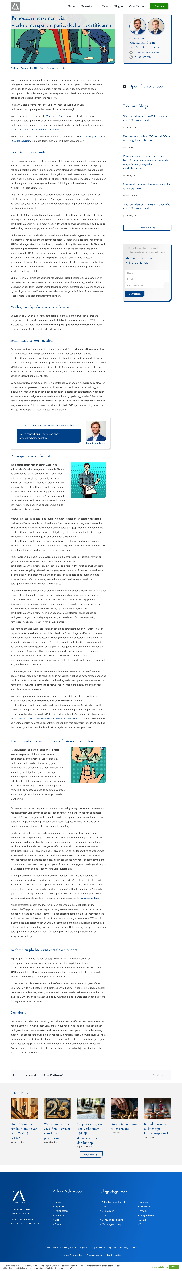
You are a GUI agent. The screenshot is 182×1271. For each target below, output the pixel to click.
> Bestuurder (107, 1210)
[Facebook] (149, 1075)
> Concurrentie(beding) (112, 1219)
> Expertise (58, 1206)
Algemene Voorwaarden (71, 1255)
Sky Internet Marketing (118, 1247)
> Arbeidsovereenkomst (112, 1201)
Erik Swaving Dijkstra (91, 136)
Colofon (133, 1247)
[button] (147, 86)
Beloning (53, 68)
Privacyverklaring (94, 1255)
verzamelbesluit (89, 897)
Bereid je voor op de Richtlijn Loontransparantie (156, 1128)
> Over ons (58, 1215)
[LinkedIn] (158, 1075)
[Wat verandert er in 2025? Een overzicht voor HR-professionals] (57, 1108)
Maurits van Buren (55, 116)
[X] (153, 1075)
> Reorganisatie (146, 1215)
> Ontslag (143, 1201)
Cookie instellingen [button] (159, 1267)
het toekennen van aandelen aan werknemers (38, 129)
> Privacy (142, 1210)
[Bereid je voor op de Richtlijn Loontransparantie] (157, 1108)
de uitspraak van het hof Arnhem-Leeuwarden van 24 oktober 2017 (46, 718)
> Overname (144, 1206)
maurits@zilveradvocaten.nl (147, 52)
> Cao (103, 1215)
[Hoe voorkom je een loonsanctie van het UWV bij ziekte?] (24, 1108)
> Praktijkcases (60, 1210)
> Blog (56, 1219)
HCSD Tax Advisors (20, 140)
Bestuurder (61, 68)
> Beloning (105, 1206)
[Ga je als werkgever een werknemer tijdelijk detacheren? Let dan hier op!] (91, 1108)
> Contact (58, 1224)
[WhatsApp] (162, 1075)
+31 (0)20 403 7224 (142, 57)
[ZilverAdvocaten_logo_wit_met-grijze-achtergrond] (15, 2)
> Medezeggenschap (110, 1224)
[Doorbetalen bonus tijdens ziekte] (124, 1108)
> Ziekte (142, 1219)
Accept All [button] (173, 1267)
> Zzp (140, 1224)
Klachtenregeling (114, 1255)
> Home (57, 1201)
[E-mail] (167, 1075)
